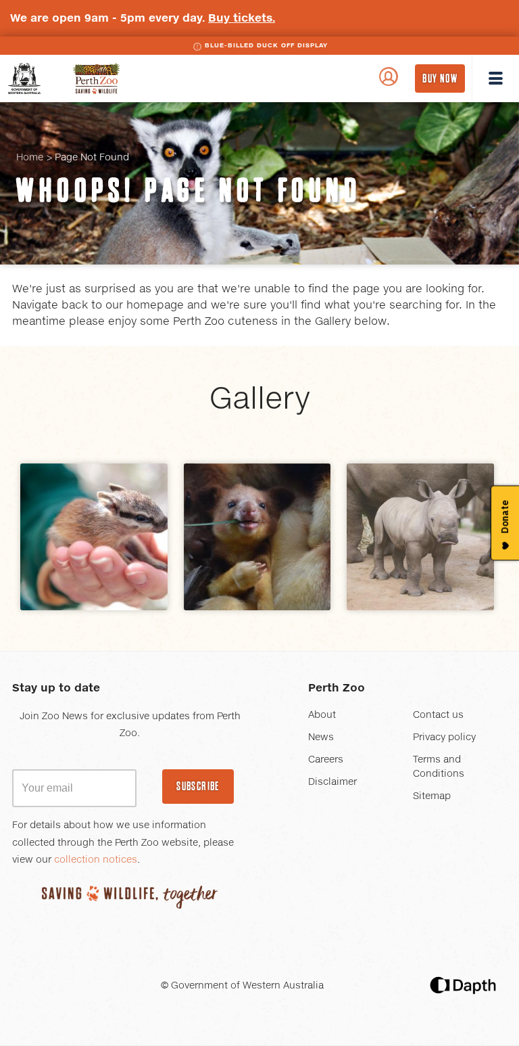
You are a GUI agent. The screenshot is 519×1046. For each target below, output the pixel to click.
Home (29, 157)
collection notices (95, 860)
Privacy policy (444, 737)
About (322, 715)
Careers (325, 760)
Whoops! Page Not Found (188, 190)
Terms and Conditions (438, 767)
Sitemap (432, 796)
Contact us (438, 715)
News (321, 737)
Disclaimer (332, 782)
